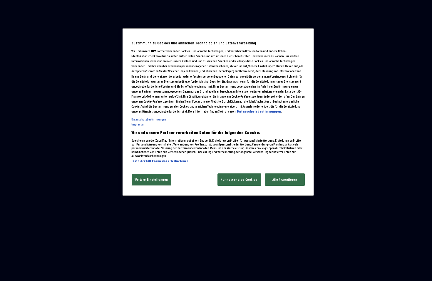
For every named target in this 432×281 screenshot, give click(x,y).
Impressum (138, 124)
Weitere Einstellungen (151, 179)
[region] (218, 112)
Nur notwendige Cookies (239, 179)
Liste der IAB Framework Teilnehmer (159, 161)
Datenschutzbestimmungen (259, 111)
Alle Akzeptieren (284, 179)
